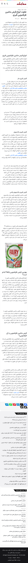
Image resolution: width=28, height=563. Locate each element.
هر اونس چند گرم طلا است (20, 430)
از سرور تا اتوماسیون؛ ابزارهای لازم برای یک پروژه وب (14, 450)
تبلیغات (14, 557)
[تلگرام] (6, 404)
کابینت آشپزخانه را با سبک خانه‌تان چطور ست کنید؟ (14, 456)
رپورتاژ (19, 9)
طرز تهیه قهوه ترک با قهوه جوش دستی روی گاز (15, 484)
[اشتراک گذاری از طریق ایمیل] (25, 407)
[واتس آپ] (10, 404)
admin (23, 18)
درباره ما (10, 557)
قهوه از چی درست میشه (20, 474)
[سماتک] (21, 3)
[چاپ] (21, 407)
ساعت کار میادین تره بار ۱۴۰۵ (19, 420)
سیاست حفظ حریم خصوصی (14, 560)
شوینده (11, 25)
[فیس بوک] (25, 404)
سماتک (18, 557)
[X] (21, 404)
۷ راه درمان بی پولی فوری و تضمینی (18, 427)
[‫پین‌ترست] (13, 404)
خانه (25, 9)
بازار (22, 9)
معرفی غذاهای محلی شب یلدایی (18, 447)
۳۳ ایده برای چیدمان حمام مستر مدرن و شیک (15, 417)
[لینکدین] (17, 404)
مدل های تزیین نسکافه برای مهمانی (17, 481)
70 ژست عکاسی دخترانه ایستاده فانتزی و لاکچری (15, 461)
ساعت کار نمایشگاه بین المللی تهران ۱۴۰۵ (16, 453)
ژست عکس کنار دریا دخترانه (19, 458)
